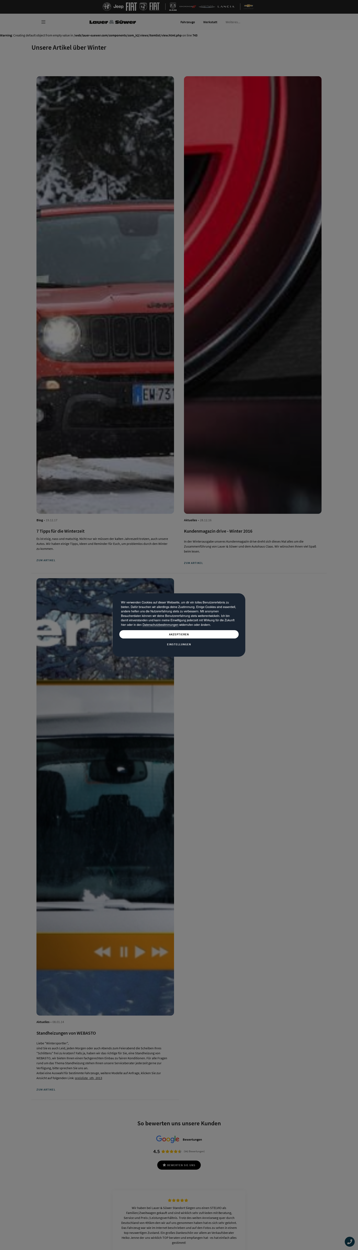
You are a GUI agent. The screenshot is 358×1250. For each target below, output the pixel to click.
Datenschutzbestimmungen (160, 624)
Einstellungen (179, 644)
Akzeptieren (179, 634)
